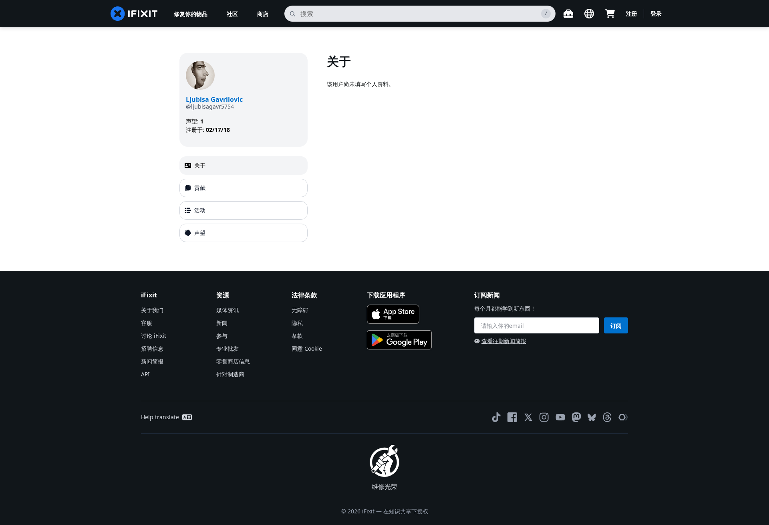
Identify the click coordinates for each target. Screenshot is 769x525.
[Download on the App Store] (393, 314)
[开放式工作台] (568, 14)
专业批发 (227, 348)
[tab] (243, 165)
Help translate (160, 417)
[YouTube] (560, 417)
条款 (297, 335)
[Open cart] (610, 14)
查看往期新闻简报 (503, 341)
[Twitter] (528, 417)
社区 (232, 14)
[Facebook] (512, 417)
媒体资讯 (227, 310)
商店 (262, 14)
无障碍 (300, 310)
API (145, 374)
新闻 (221, 323)
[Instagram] (544, 417)
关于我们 (152, 310)
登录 (656, 13)
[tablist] (243, 199)
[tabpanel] (458, 149)
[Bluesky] (592, 417)
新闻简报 (152, 361)
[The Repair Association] (623, 417)
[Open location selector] (589, 14)
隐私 (297, 323)
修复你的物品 (190, 14)
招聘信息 (152, 348)
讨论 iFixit (153, 335)
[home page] (134, 13)
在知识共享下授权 (405, 511)
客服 (146, 323)
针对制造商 (230, 374)
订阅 (616, 325)
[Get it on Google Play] (399, 339)
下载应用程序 (386, 295)
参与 (221, 335)
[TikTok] (496, 417)
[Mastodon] (576, 417)
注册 (631, 13)
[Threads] (607, 417)
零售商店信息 (233, 361)
